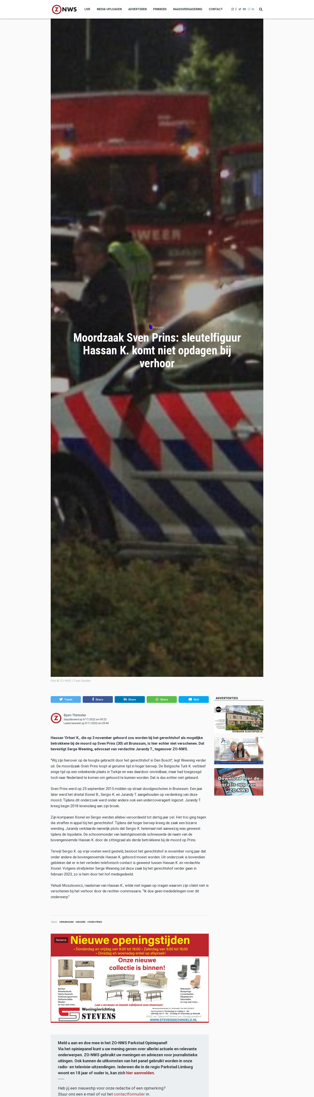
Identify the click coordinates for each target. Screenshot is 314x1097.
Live (87, 9)
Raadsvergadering (187, 9)
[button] (66, 699)
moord (81, 922)
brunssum (67, 922)
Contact (216, 9)
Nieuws (158, 327)
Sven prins (95, 922)
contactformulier (129, 1094)
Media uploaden (109, 9)
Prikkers (160, 9)
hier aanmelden (140, 1073)
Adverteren (137, 9)
